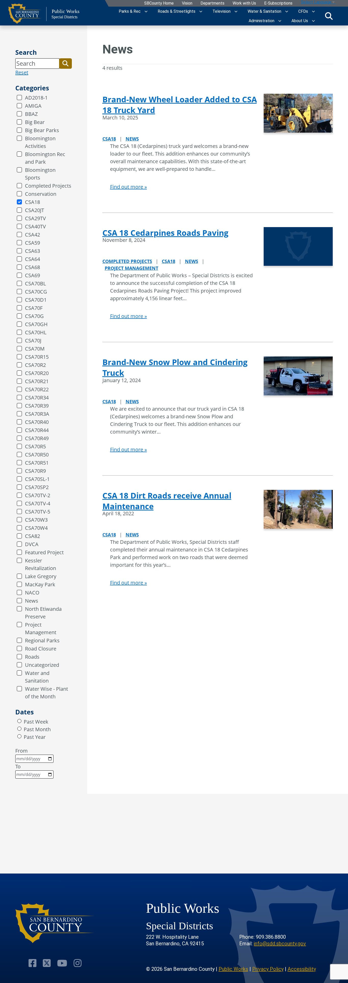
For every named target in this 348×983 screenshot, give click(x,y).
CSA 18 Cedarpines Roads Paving (165, 232)
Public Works (233, 969)
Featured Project (44, 552)
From (21, 750)
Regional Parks (42, 640)
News (31, 600)
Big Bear (35, 122)
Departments (212, 3)
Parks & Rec (130, 11)
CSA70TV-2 (37, 495)
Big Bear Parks (42, 130)
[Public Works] (55, 923)
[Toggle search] (329, 16)
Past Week (36, 721)
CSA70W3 (36, 519)
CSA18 (32, 202)
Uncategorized (42, 664)
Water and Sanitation (37, 677)
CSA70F (34, 307)
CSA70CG (36, 291)
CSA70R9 (35, 470)
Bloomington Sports (40, 174)
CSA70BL (35, 283)
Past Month (37, 729)
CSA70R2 (35, 365)
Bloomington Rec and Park (45, 158)
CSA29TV (35, 218)
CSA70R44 (37, 430)
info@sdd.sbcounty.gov (280, 943)
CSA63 (32, 250)
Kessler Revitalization (40, 564)
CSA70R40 (37, 422)
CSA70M (35, 348)
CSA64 (32, 259)
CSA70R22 (37, 389)
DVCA (31, 544)
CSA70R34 (37, 397)
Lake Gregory (40, 576)
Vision (187, 3)
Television (221, 11)
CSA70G (34, 316)
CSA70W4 (36, 527)
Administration (261, 20)
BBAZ (31, 113)
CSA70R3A (37, 413)
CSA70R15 (37, 356)
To (18, 766)
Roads (32, 656)
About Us (299, 20)
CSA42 (32, 234)
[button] (65, 63)
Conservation (40, 193)
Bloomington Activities (40, 142)
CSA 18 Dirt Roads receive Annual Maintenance (166, 500)
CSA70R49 (37, 438)
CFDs (303, 11)
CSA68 (32, 267)
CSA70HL (35, 332)
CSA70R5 (35, 446)
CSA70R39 (37, 405)
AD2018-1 (36, 97)
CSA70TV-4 (37, 503)
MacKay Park (40, 584)
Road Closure (40, 648)
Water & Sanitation (264, 11)
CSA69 (32, 275)
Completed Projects (48, 185)
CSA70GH (36, 324)
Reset (21, 72)
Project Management (40, 628)
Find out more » (128, 186)
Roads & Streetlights (176, 11)
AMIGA (33, 105)
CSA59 (32, 242)
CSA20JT (34, 210)
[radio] (19, 721)
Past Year (35, 736)
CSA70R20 (37, 373)
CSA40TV (35, 226)
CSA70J (33, 340)
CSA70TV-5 (37, 511)
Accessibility (302, 969)
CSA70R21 (37, 381)
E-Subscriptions (278, 3)
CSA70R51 (37, 462)
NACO (32, 592)
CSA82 (32, 536)
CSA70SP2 (37, 487)
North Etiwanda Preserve (43, 612)
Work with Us (244, 3)
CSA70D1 (36, 299)
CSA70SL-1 (37, 479)
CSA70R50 (37, 454)
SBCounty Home (158, 3)
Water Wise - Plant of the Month (46, 692)
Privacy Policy (268, 969)
